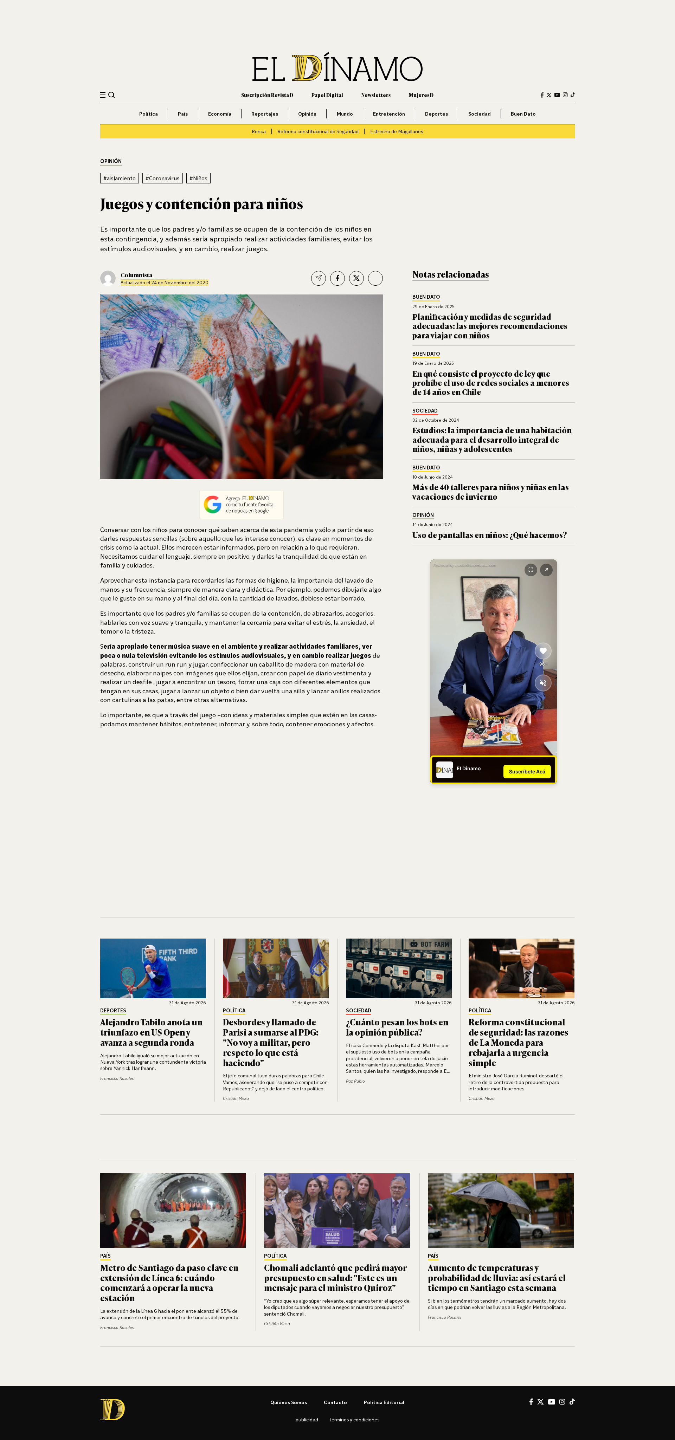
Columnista (136, 275)
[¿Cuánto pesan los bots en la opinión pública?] (399, 968)
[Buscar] (111, 94)
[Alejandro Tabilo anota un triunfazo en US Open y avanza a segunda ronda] (153, 968)
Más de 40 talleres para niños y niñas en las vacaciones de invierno (490, 491)
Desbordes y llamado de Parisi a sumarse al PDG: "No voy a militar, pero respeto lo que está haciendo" (271, 1042)
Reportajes (264, 114)
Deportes (436, 114)
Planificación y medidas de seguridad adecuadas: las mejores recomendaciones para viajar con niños (489, 326)
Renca (259, 131)
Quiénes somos (288, 1402)
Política (148, 114)
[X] (540, 1402)
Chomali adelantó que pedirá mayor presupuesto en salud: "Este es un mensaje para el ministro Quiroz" (335, 1277)
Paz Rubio (355, 1081)
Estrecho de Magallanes (396, 131)
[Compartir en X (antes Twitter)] (356, 278)
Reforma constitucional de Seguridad (318, 131)
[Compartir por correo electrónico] (318, 278)
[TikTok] (573, 94)
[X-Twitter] (549, 95)
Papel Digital (327, 94)
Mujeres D (421, 94)
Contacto (335, 1402)
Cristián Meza (236, 1098)
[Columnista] (108, 278)
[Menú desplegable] (102, 95)
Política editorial (384, 1402)
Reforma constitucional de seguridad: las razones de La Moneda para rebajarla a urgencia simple (518, 1042)
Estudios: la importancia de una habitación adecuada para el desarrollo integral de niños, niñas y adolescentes (492, 439)
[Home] (337, 66)
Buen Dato (523, 114)
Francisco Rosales (117, 1078)
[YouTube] (557, 95)
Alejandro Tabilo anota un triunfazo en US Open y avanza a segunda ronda (151, 1032)
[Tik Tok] (572, 1402)
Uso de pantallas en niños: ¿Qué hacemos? (489, 534)
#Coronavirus (163, 178)
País (183, 114)
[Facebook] (542, 95)
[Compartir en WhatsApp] (375, 278)
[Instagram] (565, 94)
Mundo (345, 114)
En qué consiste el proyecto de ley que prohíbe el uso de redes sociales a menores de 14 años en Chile (490, 383)
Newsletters (376, 94)
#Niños (198, 178)
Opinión (307, 114)
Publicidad (307, 1419)
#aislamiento (119, 178)
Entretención (389, 114)
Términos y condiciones (354, 1419)
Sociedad (479, 114)
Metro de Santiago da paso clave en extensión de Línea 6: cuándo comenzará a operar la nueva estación (169, 1282)
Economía (219, 114)
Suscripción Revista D (267, 94)
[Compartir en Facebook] (337, 278)
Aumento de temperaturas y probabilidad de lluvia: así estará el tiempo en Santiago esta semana (497, 1277)
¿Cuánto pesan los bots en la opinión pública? (397, 1027)
